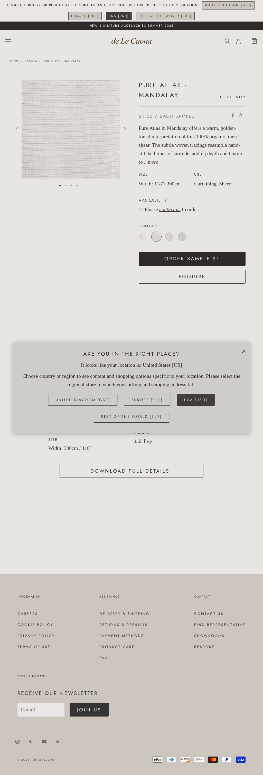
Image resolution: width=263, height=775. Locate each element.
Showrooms (209, 635)
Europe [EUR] (85, 16)
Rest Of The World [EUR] (165, 16)
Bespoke (204, 646)
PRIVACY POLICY (36, 635)
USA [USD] (119, 16)
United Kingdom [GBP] (228, 5)
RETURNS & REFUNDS (123, 624)
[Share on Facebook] (232, 115)
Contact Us (209, 613)
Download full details (130, 471)
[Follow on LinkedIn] (57, 741)
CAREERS (27, 613)
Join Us (89, 709)
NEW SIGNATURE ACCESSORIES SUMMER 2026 (131, 25)
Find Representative (220, 624)
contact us (170, 209)
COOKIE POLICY (35, 624)
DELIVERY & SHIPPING (124, 613)
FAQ (103, 657)
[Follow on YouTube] (44, 741)
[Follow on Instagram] (17, 741)
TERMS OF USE (34, 646)
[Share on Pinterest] (240, 115)
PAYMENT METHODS (121, 635)
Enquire (192, 276)
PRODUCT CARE (117, 646)
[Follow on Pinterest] (30, 741)
